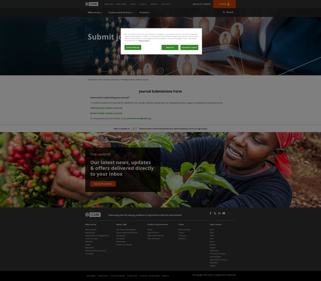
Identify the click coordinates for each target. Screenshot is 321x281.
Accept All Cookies (189, 47)
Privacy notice (144, 41)
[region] (161, 41)
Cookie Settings (132, 47)
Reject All (170, 47)
